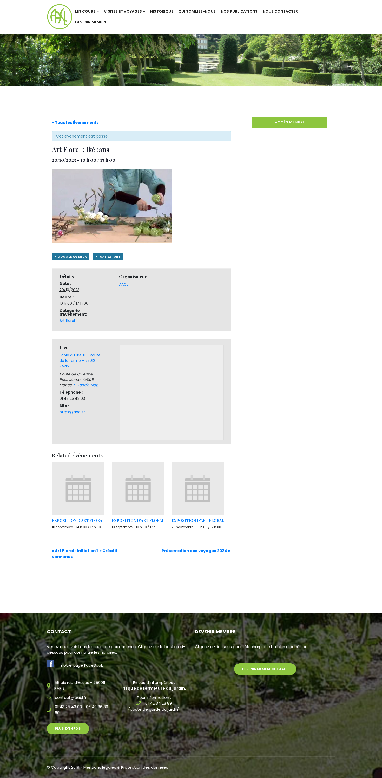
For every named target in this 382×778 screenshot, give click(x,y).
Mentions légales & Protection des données (125, 767)
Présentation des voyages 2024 (196, 550)
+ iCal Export (108, 256)
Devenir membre (91, 22)
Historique (161, 11)
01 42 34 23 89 (158, 703)
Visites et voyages (123, 11)
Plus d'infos (68, 728)
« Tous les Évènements (75, 122)
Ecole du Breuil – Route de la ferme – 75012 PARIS (80, 360)
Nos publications (239, 11)
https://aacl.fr (72, 412)
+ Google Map (85, 385)
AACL (123, 284)
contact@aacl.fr (71, 697)
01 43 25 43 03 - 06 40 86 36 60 (81, 709)
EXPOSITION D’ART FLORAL (78, 520)
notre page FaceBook (82, 665)
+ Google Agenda (70, 256)
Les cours (85, 11)
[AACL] (60, 16)
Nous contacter (280, 11)
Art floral (67, 320)
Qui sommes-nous (197, 11)
